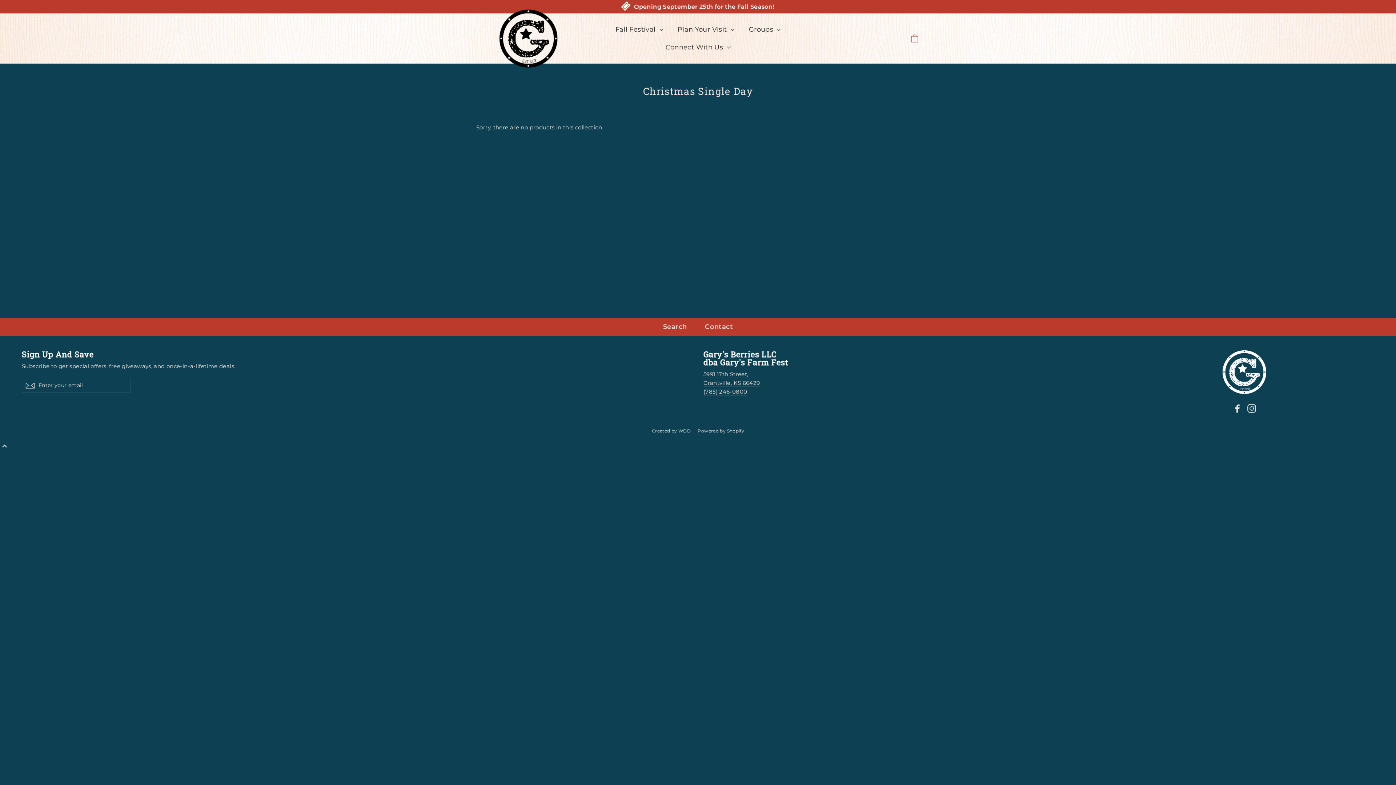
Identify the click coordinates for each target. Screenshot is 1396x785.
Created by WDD (671, 431)
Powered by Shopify (721, 431)
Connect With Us (695, 47)
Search (675, 327)
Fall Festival (636, 29)
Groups (762, 29)
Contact (719, 327)
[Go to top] (4, 446)
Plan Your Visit (703, 29)
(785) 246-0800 (725, 391)
